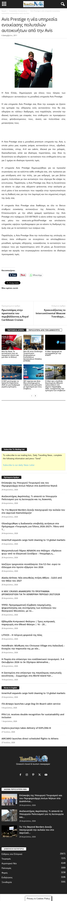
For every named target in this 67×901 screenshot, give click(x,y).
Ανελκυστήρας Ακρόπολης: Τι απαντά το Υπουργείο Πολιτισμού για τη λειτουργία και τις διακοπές (29, 498)
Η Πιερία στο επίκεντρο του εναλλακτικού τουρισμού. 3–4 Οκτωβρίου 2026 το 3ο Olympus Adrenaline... (33, 661)
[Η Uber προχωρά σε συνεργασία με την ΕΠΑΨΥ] (55, 342)
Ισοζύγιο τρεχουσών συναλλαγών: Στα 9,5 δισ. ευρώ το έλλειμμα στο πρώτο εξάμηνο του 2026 (31, 566)
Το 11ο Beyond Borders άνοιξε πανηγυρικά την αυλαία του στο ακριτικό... (36, 829)
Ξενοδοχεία (7, 882)
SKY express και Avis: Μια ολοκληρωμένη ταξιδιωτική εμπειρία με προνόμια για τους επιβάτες (32, 385)
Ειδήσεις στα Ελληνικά (12, 854)
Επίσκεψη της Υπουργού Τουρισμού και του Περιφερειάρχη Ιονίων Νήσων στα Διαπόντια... (40, 798)
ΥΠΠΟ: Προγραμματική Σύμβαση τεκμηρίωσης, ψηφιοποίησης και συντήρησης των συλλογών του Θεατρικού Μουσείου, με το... (29, 607)
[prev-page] (31, 395)
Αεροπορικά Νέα (9, 863)
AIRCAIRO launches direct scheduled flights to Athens (30, 738)
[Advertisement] (33, 132)
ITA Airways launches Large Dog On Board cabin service (31, 703)
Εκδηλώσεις (7, 877)
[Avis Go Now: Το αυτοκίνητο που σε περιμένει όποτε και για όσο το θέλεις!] (12, 342)
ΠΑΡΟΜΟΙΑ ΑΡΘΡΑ (15, 330)
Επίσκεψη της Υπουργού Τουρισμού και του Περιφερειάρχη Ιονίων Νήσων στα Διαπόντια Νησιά (29, 484)
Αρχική (4, 11)
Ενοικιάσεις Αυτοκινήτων (18, 11)
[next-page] (35, 395)
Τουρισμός (6, 859)
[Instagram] (27, 775)
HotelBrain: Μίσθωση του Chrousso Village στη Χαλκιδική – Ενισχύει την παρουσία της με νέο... (33, 647)
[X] (40, 775)
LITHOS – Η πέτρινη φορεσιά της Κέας (22, 634)
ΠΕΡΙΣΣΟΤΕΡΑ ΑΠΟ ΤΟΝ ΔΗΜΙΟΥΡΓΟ (44, 330)
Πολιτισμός (6, 868)
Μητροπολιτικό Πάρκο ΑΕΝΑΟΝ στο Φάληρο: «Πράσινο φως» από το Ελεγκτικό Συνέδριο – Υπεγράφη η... (31, 552)
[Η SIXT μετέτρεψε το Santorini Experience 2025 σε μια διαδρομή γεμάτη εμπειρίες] (12, 372)
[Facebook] (21, 775)
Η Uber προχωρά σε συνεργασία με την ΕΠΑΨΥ (53, 353)
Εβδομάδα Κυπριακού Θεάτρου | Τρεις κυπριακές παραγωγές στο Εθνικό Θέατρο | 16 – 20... (28, 623)
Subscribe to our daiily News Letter (18, 465)
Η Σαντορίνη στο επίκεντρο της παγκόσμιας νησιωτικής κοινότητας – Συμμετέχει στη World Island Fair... (32, 674)
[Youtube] (46, 775)
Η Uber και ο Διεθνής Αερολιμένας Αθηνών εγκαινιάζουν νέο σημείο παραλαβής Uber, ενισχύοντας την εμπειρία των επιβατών (55, 386)
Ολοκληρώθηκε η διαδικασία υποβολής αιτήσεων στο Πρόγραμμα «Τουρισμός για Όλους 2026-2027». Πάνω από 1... (33, 526)
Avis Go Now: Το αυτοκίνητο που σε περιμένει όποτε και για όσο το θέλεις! (10, 354)
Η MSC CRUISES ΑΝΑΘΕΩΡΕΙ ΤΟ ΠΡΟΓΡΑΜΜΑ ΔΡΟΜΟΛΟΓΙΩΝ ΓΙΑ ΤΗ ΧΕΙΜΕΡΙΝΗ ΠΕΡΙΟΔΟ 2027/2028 (31, 593)
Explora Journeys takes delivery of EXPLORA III (26, 727)
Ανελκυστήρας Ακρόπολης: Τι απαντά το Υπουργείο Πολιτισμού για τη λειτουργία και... (41, 814)
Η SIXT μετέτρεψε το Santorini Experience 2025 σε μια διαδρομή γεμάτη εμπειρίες (11, 384)
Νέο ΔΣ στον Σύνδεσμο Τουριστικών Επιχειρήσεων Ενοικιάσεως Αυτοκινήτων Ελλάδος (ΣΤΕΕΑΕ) (33, 356)
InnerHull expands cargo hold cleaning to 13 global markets (33, 539)
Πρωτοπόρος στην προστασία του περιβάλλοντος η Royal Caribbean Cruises (15, 314)
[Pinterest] (34, 775)
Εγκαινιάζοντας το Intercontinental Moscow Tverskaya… (50, 313)
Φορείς (5, 873)
